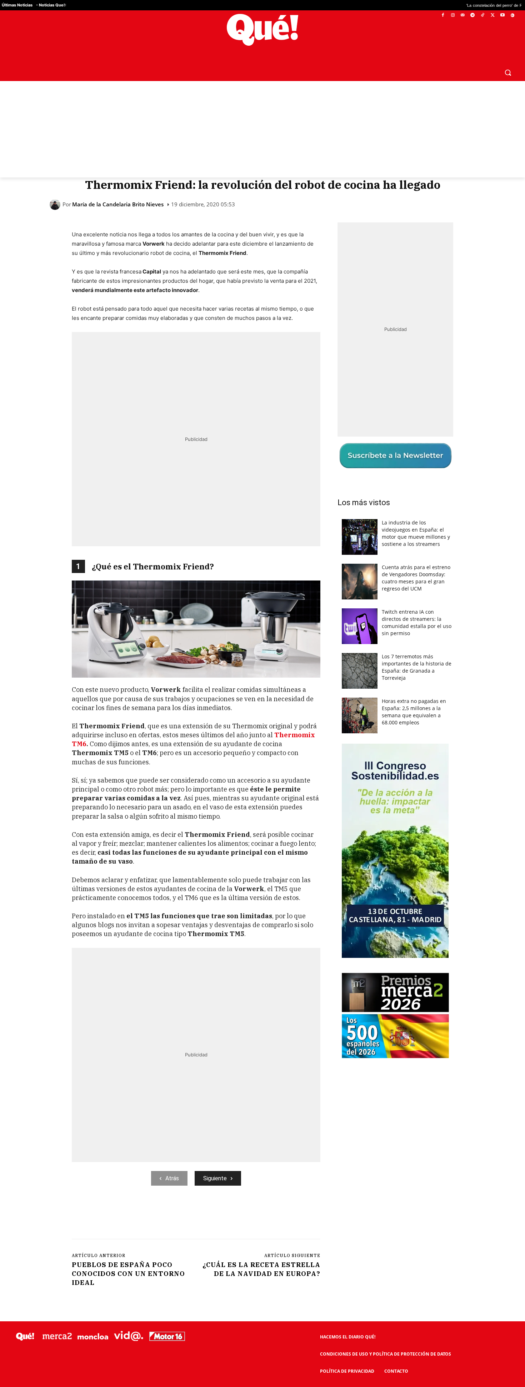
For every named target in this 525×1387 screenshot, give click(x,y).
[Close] (386, 579)
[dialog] (262, 693)
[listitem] (262, 676)
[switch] (351, 692)
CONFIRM (213, 797)
